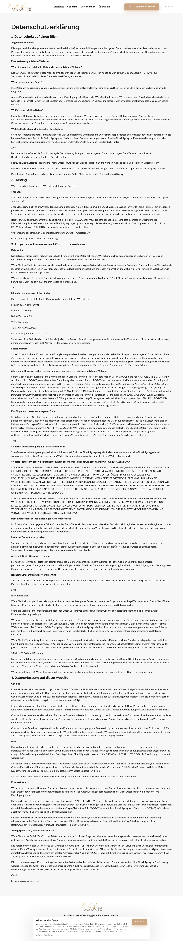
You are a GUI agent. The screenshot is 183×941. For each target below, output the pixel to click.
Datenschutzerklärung (44, 935)
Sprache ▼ (168, 7)
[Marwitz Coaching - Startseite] (19, 6)
